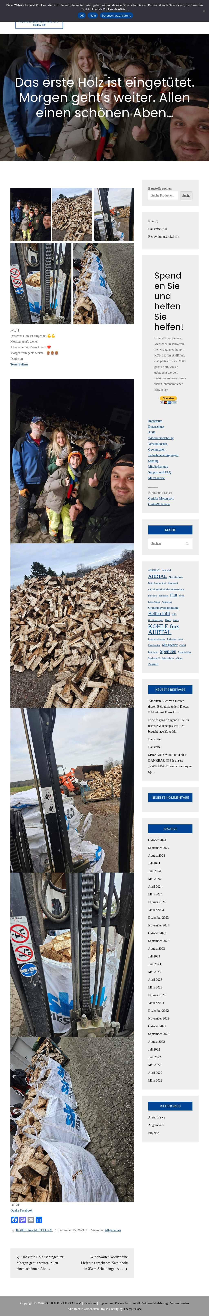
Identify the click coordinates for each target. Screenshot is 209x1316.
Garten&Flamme (159, 504)
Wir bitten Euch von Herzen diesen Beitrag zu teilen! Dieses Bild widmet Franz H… (168, 706)
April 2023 (155, 979)
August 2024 (156, 855)
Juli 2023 (154, 956)
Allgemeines (113, 1230)
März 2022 (155, 1080)
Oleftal (182, 645)
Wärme (179, 658)
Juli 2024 (154, 863)
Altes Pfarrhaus (176, 577)
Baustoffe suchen (160, 188)
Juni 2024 (154, 871)
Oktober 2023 (157, 933)
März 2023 (155, 987)
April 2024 (155, 886)
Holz (168, 620)
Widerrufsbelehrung (161, 438)
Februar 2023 (157, 995)
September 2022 (158, 1034)
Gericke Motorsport (160, 498)
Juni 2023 (154, 964)
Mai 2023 (154, 972)
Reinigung (153, 652)
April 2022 (155, 1072)
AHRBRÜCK (154, 570)
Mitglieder (170, 645)
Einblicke (152, 596)
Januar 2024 (156, 910)
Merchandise (156, 478)
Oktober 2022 (157, 1026)
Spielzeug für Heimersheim (161, 658)
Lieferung (172, 639)
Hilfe (174, 614)
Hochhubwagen (155, 620)
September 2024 (158, 848)
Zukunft (153, 664)
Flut (173, 595)
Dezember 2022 (158, 1010)
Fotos (181, 596)
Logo (180, 639)
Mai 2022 (154, 1065)
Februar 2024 (157, 902)
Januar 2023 (156, 1003)
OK (82, 15)
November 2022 (158, 1018)
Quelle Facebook (21, 1210)
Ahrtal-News (156, 1117)
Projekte (153, 1133)
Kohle (176, 620)
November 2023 (158, 925)
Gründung (167, 602)
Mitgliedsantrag (158, 466)
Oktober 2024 (157, 840)
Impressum (155, 421)
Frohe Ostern (154, 602)
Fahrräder (163, 596)
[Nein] (204, 11)
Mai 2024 (154, 879)
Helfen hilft (159, 613)
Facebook (90, 1303)
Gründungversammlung (163, 607)
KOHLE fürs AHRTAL (163, 629)
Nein (93, 15)
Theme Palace (132, 1309)
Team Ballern (19, 364)
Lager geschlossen (156, 639)
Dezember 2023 (158, 917)
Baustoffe (154, 739)
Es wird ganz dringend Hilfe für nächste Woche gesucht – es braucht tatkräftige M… (168, 725)
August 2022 (156, 1041)
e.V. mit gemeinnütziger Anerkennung (166, 589)
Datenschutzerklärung (116, 15)
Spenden (168, 651)
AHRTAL (157, 576)
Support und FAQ (159, 472)
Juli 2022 (154, 1049)
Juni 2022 (154, 1057)
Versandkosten (157, 443)
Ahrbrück (166, 570)
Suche (186, 195)
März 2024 (155, 894)
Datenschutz (156, 426)
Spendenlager (184, 652)
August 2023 (156, 948)
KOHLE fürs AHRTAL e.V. (34, 1230)
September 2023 (158, 941)
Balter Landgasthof (157, 583)
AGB (151, 432)
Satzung (153, 461)
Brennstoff (173, 583)
